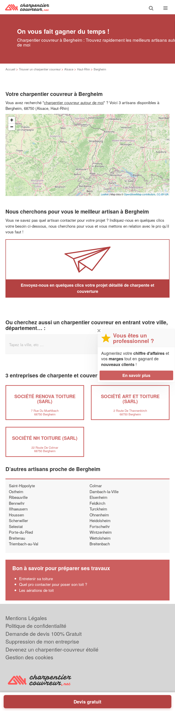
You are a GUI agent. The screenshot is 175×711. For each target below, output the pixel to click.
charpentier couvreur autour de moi (74, 102)
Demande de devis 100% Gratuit (43, 633)
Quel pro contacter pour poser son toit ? (53, 584)
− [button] (11, 127)
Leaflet (104, 194)
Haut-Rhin (83, 69)
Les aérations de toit (36, 590)
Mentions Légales (26, 618)
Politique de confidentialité (35, 625)
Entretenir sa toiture (36, 578)
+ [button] (11, 120)
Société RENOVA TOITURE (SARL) (44, 398)
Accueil (10, 69)
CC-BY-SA (162, 194)
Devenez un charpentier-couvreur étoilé (51, 649)
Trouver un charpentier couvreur (40, 69)
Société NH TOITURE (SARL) (44, 438)
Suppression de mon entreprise (42, 641)
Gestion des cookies (29, 657)
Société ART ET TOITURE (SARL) (130, 398)
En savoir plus (136, 375)
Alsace (68, 69)
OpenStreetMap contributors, (140, 194)
